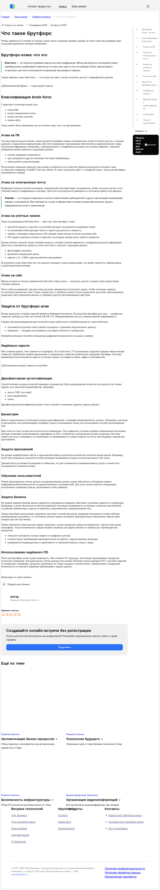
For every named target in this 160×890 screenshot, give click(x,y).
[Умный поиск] (148, 6)
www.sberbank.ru (19, 874)
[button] (64, 647)
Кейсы (63, 6)
